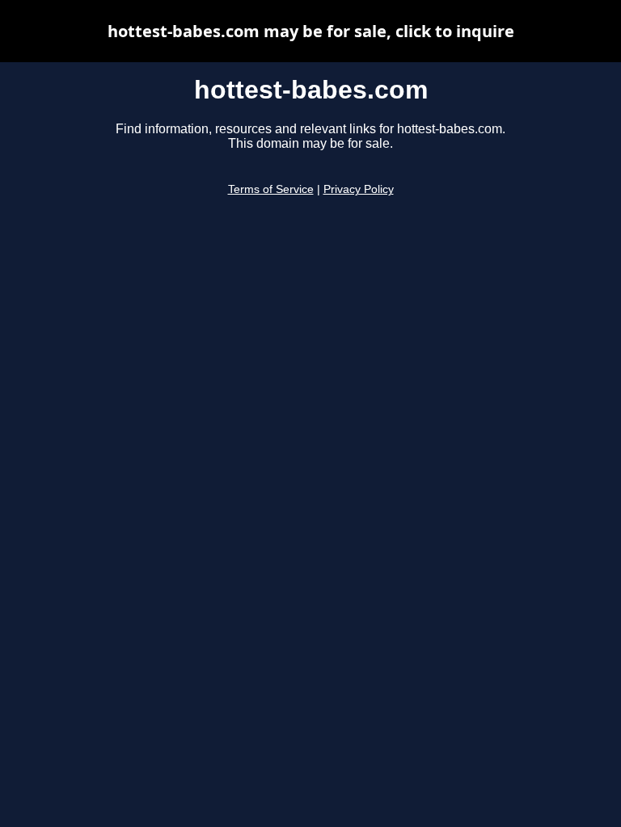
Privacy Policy (358, 189)
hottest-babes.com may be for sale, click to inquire (311, 31)
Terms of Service (271, 189)
